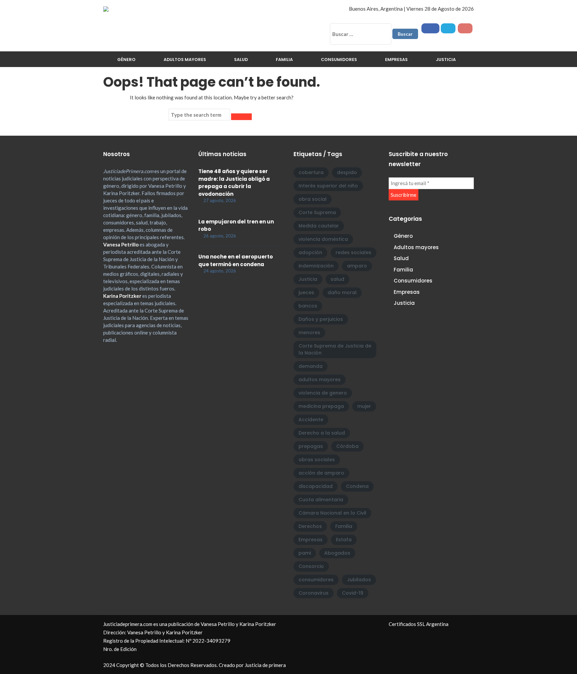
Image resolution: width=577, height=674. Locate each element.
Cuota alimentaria (321, 499)
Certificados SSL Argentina (418, 624)
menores (309, 332)
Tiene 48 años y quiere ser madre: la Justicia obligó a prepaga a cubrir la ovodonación (234, 182)
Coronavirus (314, 593)
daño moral (342, 292)
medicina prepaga (321, 406)
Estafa (344, 539)
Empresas (396, 59)
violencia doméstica (323, 239)
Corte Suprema (317, 212)
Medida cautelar (319, 225)
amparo (357, 265)
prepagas (311, 446)
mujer (364, 406)
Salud (241, 59)
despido (347, 172)
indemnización (316, 265)
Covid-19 (352, 593)
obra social (313, 199)
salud (337, 279)
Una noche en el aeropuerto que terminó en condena (235, 260)
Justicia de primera (265, 665)
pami (305, 553)
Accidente (311, 419)
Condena (357, 486)
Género (126, 59)
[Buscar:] (360, 34)
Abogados (337, 553)
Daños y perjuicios (321, 319)
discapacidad (316, 486)
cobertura (311, 172)
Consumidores (339, 59)
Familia (284, 59)
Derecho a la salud (322, 433)
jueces (306, 292)
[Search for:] (199, 115)
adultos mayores (320, 379)
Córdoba (347, 446)
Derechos (310, 526)
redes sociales (353, 252)
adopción (310, 252)
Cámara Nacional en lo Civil (332, 513)
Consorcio (311, 566)
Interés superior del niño (328, 185)
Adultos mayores (185, 59)
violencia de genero (323, 393)
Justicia (446, 59)
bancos (308, 305)
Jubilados (359, 579)
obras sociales (317, 459)
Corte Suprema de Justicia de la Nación (335, 349)
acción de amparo (321, 473)
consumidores (316, 579)
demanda (311, 366)
